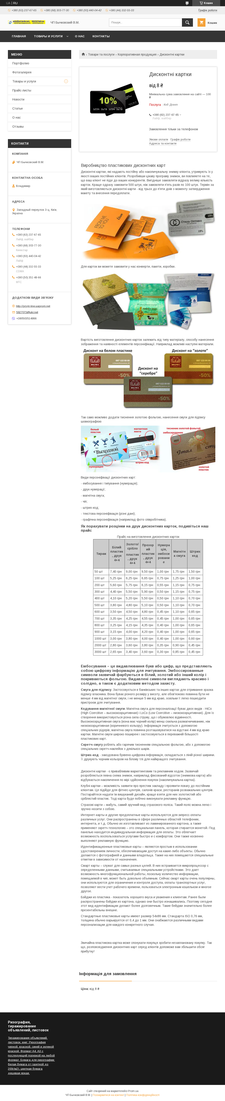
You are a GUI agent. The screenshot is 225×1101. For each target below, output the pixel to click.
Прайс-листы (21, 90)
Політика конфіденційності (143, 1095)
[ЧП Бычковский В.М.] (26, 23)
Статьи (17, 108)
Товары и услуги (48, 36)
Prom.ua (133, 1091)
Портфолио (20, 63)
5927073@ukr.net (27, 312)
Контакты (101, 36)
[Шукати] (187, 22)
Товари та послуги (101, 54)
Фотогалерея (21, 72)
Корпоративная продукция (137, 54)
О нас (80, 36)
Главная (19, 36)
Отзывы (18, 126)
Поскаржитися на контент (108, 1095)
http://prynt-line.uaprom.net (33, 305)
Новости (18, 99)
